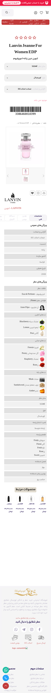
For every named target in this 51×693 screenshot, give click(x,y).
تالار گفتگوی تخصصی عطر (37, 686)
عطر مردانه (10, 678)
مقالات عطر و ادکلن (37, 682)
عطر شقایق (43, 22)
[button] (25, 66)
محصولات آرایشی (10, 686)
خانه (44, 123)
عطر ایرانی (31, 22)
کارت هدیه (11, 22)
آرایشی (24, 22)
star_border (16, 37)
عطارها (5, 22)
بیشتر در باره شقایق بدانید (25, 618)
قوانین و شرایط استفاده (37, 690)
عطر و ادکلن (36, 22)
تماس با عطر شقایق (37, 674)
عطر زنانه (10, 674)
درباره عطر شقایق (37, 678)
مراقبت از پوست (10, 690)
